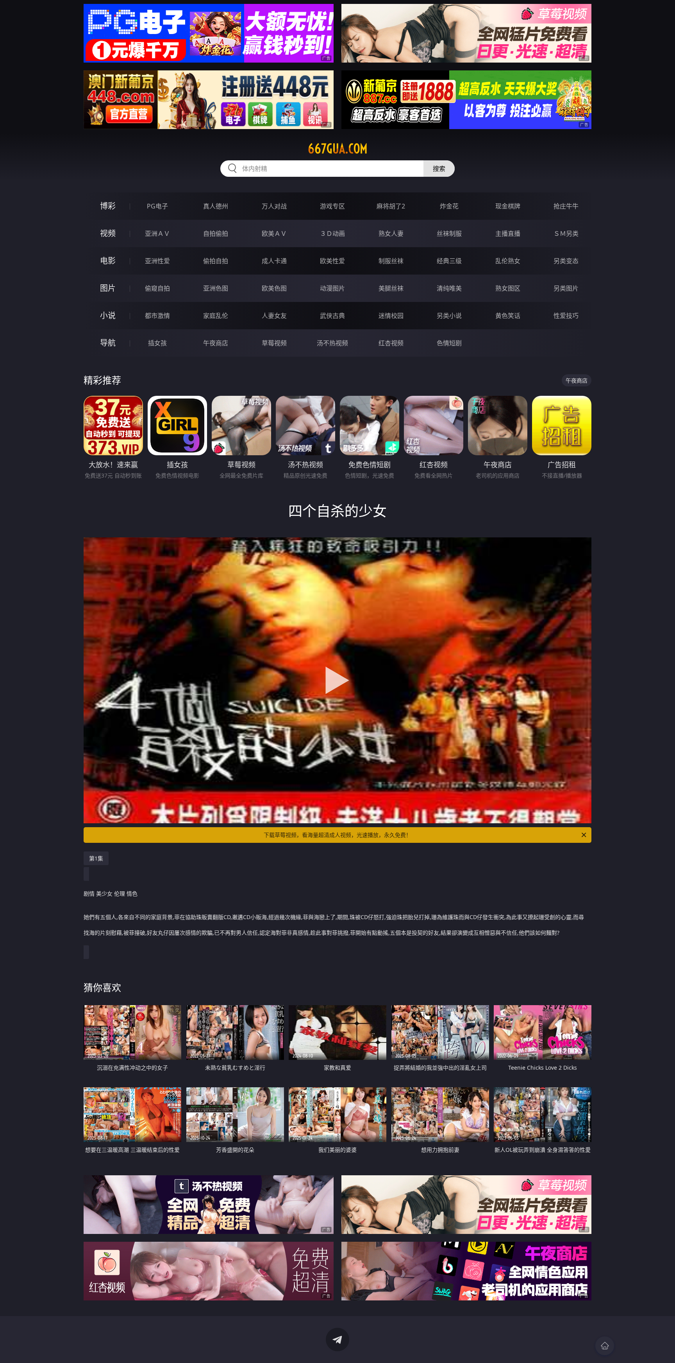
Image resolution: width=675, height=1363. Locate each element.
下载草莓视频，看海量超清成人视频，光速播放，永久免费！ (337, 835)
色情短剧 (449, 343)
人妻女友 (274, 315)
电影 (108, 260)
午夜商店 (215, 343)
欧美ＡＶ (274, 233)
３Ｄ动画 (332, 233)
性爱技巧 (566, 315)
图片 (108, 288)
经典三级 (449, 261)
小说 (108, 315)
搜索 (439, 168)
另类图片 (566, 288)
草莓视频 (274, 343)
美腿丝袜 (391, 288)
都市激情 (157, 315)
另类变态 (566, 261)
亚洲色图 (215, 288)
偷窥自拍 (157, 288)
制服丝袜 (391, 261)
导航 (108, 343)
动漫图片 (332, 288)
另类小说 (449, 315)
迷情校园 (391, 315)
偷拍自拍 (215, 261)
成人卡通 (274, 261)
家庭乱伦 (215, 315)
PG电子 (157, 206)
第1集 (96, 858)
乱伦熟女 (507, 261)
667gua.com (338, 148)
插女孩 (157, 343)
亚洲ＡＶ (157, 233)
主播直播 (507, 233)
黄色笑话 (507, 315)
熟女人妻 (391, 233)
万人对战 (274, 206)
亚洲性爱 (157, 261)
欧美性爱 (332, 261)
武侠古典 (332, 315)
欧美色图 (274, 288)
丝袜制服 (449, 233)
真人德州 (215, 206)
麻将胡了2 (391, 206)
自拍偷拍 (215, 233)
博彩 (108, 206)
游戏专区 (332, 206)
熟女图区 (507, 288)
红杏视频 (391, 343)
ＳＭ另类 (566, 233)
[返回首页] (604, 1345)
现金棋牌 (507, 206)
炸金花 (449, 206)
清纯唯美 (449, 288)
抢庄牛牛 (566, 206)
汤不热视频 (332, 343)
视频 (108, 233)
